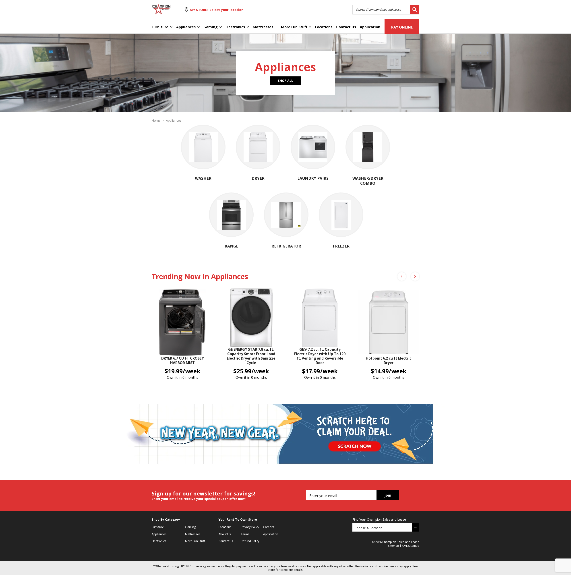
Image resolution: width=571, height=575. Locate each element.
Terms (245, 534)
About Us (225, 534)
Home (156, 121)
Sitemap (393, 546)
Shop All (285, 80)
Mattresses (263, 27)
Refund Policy (250, 541)
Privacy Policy (250, 527)
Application (370, 27)
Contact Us (346, 27)
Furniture (160, 27)
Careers (268, 527)
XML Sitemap (410, 546)
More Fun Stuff (294, 27)
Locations (323, 27)
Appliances (186, 27)
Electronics (235, 27)
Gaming (210, 27)
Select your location (226, 9)
